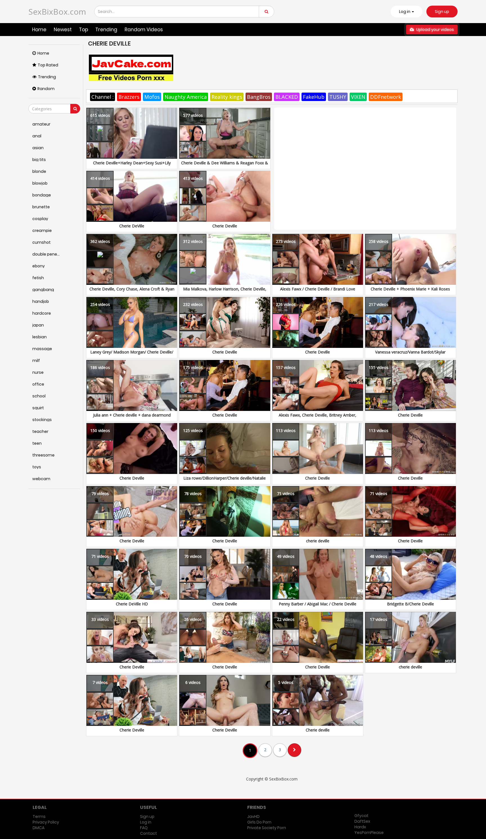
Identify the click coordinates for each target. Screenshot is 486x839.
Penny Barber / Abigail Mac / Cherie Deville (317, 604)
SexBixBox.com (57, 11)
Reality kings (227, 96)
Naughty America (186, 96)
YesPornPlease (369, 832)
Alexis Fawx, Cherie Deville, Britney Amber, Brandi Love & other (317, 417)
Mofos (152, 96)
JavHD (253, 816)
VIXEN (358, 96)
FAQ (144, 828)
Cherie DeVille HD (132, 604)
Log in (145, 822)
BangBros (259, 96)
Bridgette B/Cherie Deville (410, 604)
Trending (106, 29)
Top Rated (48, 65)
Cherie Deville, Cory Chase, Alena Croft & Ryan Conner (131, 291)
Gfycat (361, 815)
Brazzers (129, 96)
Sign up (442, 11)
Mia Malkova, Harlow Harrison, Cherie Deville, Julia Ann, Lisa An (224, 291)
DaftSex (362, 821)
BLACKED (286, 96)
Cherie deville (318, 730)
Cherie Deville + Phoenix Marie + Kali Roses (410, 289)
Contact (148, 833)
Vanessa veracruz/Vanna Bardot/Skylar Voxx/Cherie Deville (410, 354)
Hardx (360, 827)
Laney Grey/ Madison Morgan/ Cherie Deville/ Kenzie (131, 354)
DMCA (38, 828)
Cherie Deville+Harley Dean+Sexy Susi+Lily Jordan (132, 165)
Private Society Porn (266, 828)
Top (83, 29)
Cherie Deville (224, 226)
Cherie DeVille (131, 226)
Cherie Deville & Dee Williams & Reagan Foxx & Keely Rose (224, 165)
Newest (63, 29)
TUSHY (337, 96)
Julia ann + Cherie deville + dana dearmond (132, 415)
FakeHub (314, 96)
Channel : (102, 96)
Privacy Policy (46, 822)
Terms (39, 816)
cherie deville (317, 540)
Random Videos (144, 29)
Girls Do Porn (259, 822)
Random (46, 88)
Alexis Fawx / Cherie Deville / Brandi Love (317, 289)
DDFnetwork (385, 96)
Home (39, 29)
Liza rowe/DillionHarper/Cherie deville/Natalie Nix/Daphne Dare (224, 480)
